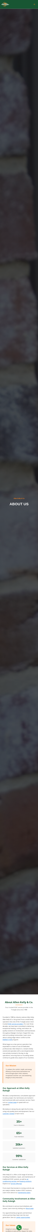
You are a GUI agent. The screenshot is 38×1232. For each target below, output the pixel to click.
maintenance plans (24, 1193)
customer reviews (8, 1114)
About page (29, 1208)
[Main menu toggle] (34, 4)
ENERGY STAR (7, 1040)
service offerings (16, 1184)
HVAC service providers (15, 1024)
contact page (12, 1102)
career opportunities (23, 1217)
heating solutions (25, 1181)
